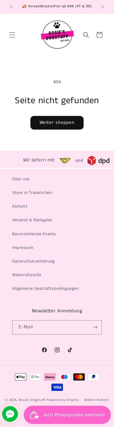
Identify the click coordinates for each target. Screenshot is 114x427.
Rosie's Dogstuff (32, 400)
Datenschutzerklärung (33, 261)
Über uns (21, 179)
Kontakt (20, 206)
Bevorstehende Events (34, 234)
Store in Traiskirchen (32, 193)
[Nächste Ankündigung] (102, 6)
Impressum (22, 248)
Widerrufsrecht (26, 275)
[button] (12, 35)
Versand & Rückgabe (32, 220)
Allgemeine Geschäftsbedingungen (45, 289)
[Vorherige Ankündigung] (11, 6)
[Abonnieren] (95, 327)
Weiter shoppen (57, 122)
